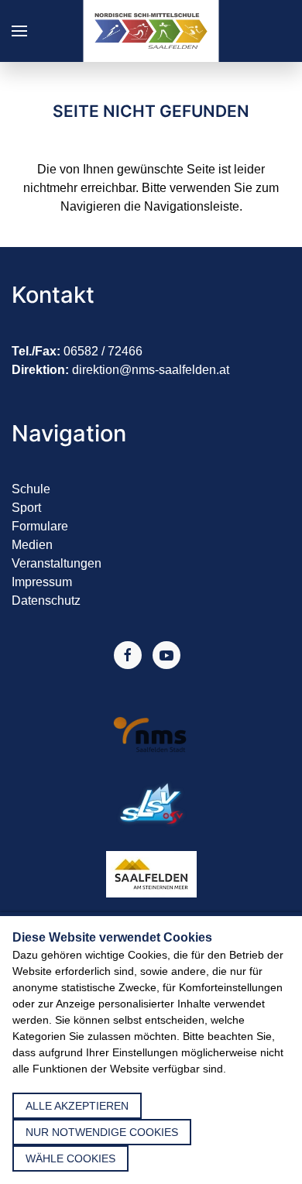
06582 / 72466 (102, 351)
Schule (31, 489)
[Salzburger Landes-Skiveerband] (151, 804)
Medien (32, 544)
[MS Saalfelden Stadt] (151, 734)
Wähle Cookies (70, 1158)
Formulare (40, 526)
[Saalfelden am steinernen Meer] (151, 873)
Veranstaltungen (56, 563)
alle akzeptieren (77, 1106)
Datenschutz (46, 600)
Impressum (42, 582)
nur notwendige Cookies (102, 1132)
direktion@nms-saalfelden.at (150, 369)
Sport (26, 507)
